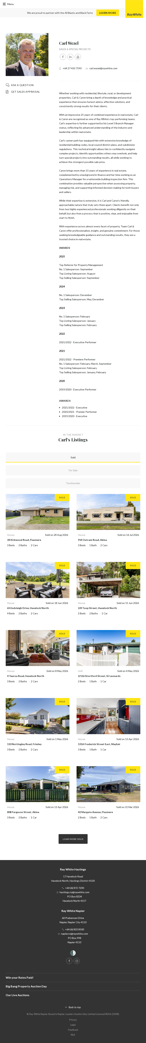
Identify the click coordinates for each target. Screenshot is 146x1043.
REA (73, 1034)
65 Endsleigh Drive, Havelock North (28, 607)
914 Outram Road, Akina (92, 539)
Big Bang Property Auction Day (26, 986)
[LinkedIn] (70, 57)
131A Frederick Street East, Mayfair (99, 744)
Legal (73, 1024)
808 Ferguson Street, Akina (23, 812)
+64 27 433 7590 (72, 68)
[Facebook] (63, 57)
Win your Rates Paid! (19, 977)
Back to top (75, 1007)
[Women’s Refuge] (73, 953)
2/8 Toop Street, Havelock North (97, 607)
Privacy (73, 1019)
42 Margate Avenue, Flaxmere (95, 812)
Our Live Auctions (17, 995)
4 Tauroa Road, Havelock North (25, 675)
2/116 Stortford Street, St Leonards (99, 675)
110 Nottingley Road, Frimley (24, 744)
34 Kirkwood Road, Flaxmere (24, 539)
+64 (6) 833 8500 (74, 929)
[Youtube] (78, 57)
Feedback (73, 1029)
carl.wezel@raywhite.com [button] (103, 68)
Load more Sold (73, 839)
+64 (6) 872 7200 (74, 887)
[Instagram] (77, 961)
